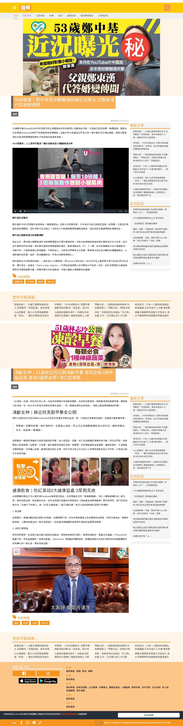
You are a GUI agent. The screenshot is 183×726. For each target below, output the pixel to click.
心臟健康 (125, 687)
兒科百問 (146, 687)
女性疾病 (156, 687)
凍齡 (35, 623)
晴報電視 (27, 15)
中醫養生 (103, 687)
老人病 (165, 687)
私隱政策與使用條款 (68, 714)
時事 (51, 15)
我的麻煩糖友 (87, 15)
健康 (16, 15)
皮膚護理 (70, 690)
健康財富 (71, 15)
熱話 (84, 671)
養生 (17, 623)
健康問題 (19, 281)
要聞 (78, 671)
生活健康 (93, 687)
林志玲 (45, 623)
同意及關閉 (149, 715)
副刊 (60, 15)
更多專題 (80, 690)
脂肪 (26, 623)
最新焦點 (70, 671)
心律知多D (103, 15)
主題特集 (40, 15)
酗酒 (41, 281)
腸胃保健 (136, 687)
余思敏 (31, 281)
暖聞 (90, 671)
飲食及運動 (81, 687)
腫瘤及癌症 (114, 687)
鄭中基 (51, 281)
